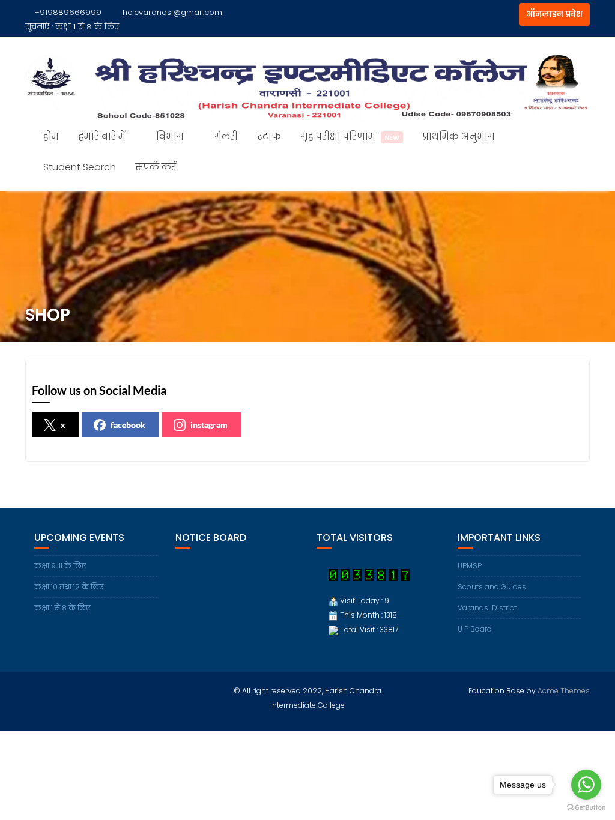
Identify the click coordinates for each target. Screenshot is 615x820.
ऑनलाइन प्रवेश (554, 14)
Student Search (79, 167)
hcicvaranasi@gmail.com (172, 12)
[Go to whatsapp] (586, 785)
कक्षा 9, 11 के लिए (60, 566)
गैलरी (226, 136)
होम (51, 136)
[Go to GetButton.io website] (586, 808)
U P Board (475, 629)
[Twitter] (507, 14)
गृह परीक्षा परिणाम (350, 136)
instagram (209, 425)
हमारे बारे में (102, 136)
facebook (128, 425)
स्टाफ (269, 136)
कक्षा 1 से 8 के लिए (87, 26)
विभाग (170, 136)
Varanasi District (487, 608)
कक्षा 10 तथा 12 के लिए (69, 587)
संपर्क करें (156, 167)
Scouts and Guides (492, 587)
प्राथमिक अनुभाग (459, 136)
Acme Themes (564, 691)
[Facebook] (485, 14)
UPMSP (470, 566)
